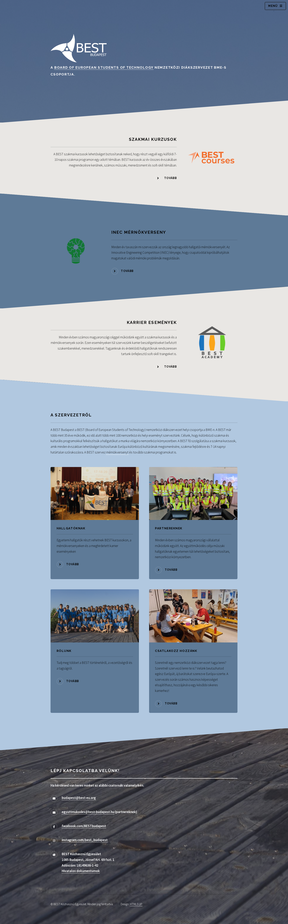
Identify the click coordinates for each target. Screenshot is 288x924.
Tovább (170, 178)
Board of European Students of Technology (103, 67)
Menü (273, 5)
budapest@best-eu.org (79, 798)
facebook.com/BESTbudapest (84, 826)
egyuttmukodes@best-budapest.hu (88, 812)
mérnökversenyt (117, 452)
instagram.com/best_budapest (85, 840)
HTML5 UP (136, 904)
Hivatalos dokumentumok (81, 871)
